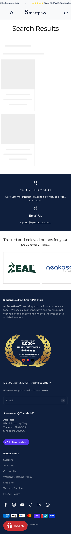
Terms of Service (12, 488)
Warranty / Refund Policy (17, 476)
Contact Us (9, 471)
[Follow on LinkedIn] (39, 505)
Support (8, 459)
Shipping (8, 482)
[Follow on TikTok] (31, 505)
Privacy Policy (11, 493)
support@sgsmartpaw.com (35, 222)
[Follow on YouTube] (22, 505)
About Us (8, 465)
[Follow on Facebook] (5, 505)
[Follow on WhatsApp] (47, 505)
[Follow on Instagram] (14, 505)
